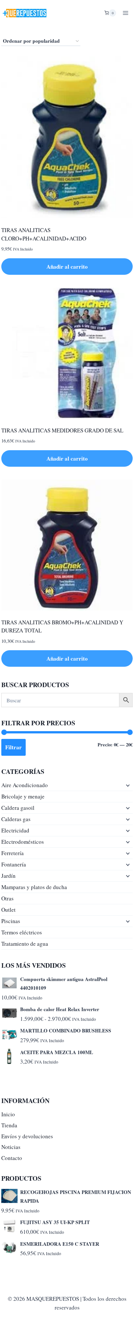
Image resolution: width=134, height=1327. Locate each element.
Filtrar (13, 747)
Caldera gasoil (17, 807)
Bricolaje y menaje (23, 796)
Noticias (10, 1147)
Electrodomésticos (22, 841)
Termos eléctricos (21, 932)
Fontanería (13, 864)
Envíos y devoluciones (27, 1136)
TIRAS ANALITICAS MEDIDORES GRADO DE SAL (62, 430)
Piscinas (10, 921)
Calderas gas (16, 819)
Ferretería (12, 853)
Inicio (8, 1114)
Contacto (11, 1158)
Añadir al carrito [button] (67, 266)
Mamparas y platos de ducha (34, 887)
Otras (7, 898)
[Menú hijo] (127, 785)
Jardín (8, 875)
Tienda (9, 1125)
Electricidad (15, 830)
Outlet (8, 909)
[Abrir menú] (125, 13)
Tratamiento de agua (24, 943)
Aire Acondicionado (24, 785)
